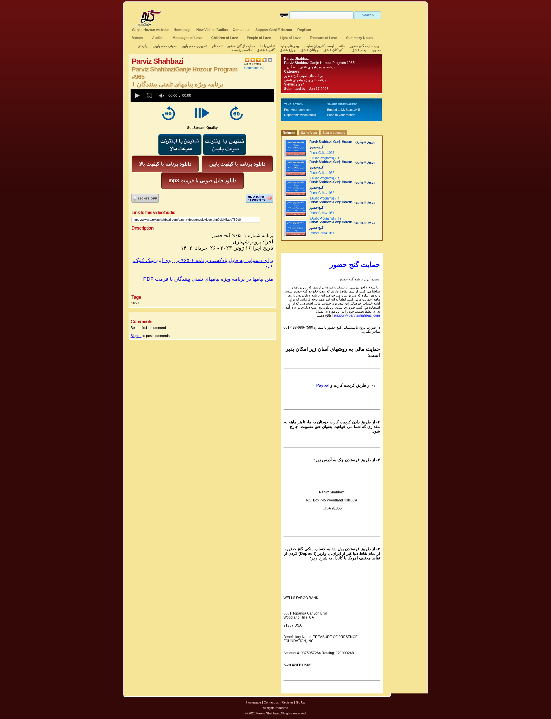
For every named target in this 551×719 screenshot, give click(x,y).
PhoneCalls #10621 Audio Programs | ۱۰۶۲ (325, 195)
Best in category (334, 132)
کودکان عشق (333, 50)
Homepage (182, 30)
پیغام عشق (359, 50)
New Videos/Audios (212, 30)
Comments (251, 67)
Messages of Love (187, 38)
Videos (137, 38)
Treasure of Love (323, 38)
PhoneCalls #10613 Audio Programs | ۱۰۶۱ (325, 215)
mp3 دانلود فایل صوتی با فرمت (202, 180)
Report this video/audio (300, 115)
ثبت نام (217, 46)
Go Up (300, 702)
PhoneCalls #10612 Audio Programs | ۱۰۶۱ (325, 236)
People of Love (259, 38)
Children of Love (224, 38)
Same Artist (309, 132)
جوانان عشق (309, 50)
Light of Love (290, 38)
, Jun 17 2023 (318, 89)
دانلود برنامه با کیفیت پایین (237, 164)
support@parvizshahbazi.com (356, 315)
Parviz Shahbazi (297, 59)
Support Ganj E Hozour (273, 30)
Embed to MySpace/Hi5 (343, 109)
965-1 (135, 303)
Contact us (242, 30)
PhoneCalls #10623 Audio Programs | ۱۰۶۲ (325, 155)
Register (304, 30)
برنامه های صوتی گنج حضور (303, 76)
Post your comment (297, 109)
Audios (158, 38)
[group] (162, 95)
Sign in (136, 336)
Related (289, 133)
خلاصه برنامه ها (241, 50)
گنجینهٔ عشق (266, 50)
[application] (202, 95)
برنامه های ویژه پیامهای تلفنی (305, 80)
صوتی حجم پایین (164, 46)
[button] (137, 95)
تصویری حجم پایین (194, 46)
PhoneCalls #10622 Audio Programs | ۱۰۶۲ (325, 175)
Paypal (322, 385)
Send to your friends (341, 115)
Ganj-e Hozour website (150, 30)
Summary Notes (359, 38)
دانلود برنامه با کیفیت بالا (165, 164)
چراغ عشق (288, 50)
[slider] (233, 95)
